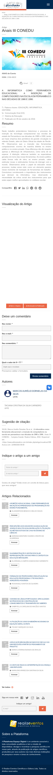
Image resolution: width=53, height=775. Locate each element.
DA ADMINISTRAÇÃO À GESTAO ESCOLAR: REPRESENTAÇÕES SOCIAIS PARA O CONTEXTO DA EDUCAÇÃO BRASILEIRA (29, 555)
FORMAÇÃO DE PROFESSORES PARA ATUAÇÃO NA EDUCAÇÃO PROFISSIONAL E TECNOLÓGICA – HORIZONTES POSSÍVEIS (29, 578)
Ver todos (6, 687)
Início (3, 12)
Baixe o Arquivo (15, 306)
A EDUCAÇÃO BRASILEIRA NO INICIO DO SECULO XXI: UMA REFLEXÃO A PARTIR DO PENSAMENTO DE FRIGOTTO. (30, 644)
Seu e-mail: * (7, 334)
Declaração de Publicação (35, 306)
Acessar (14, 515)
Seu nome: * (7, 324)
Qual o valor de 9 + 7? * (12, 362)
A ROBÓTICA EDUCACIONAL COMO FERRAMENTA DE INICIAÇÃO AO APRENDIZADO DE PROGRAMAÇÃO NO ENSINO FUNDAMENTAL (29, 506)
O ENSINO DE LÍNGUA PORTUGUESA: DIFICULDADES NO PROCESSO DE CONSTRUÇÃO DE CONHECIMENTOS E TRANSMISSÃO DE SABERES (29, 601)
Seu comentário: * (9, 343)
